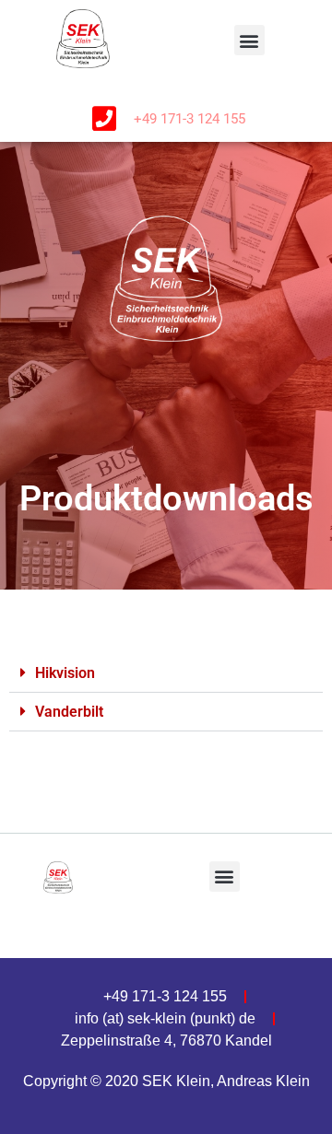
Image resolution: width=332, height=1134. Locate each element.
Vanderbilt (69, 711)
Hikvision (65, 673)
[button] (249, 40)
